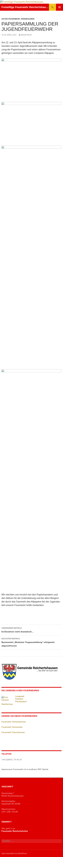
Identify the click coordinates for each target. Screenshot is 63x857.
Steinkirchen (7, 704)
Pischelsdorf (21, 701)
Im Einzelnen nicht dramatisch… (17, 630)
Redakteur (26, 35)
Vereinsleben (27, 19)
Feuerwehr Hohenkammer (13, 722)
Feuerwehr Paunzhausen (13, 732)
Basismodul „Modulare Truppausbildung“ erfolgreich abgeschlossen (28, 642)
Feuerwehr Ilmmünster (12, 727)
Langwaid (19, 696)
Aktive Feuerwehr (10, 19)
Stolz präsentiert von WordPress (14, 853)
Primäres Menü (59, 7)
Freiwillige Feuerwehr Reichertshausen (25, 7)
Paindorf (19, 699)
